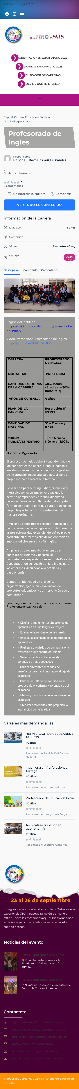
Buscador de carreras (43, 75)
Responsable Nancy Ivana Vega (46, 814)
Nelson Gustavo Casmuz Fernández (39, 160)
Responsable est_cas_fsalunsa (45, 787)
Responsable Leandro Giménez (46, 844)
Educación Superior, (38, 117)
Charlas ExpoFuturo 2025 (43, 66)
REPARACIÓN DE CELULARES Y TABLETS (49, 735)
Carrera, (19, 117)
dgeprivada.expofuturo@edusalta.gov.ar (39, 1029)
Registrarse (27, 4)
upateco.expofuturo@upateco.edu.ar (37, 1058)
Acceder (9, 4)
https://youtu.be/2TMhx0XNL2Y (29, 343)
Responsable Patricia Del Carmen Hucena (48, 755)
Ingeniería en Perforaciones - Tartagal (47, 769)
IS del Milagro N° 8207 (18, 121)
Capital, (8, 117)
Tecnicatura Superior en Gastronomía (43, 826)
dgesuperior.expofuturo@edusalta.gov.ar (40, 1022)
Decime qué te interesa (43, 83)
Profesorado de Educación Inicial (50, 798)
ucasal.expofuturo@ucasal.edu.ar (34, 1051)
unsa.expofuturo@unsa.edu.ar (32, 1044)
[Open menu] (39, 100)
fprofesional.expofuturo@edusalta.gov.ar (39, 1036)
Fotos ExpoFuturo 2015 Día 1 (42, 979)
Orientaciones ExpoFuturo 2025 (43, 57)
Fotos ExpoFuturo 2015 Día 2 (42, 955)
